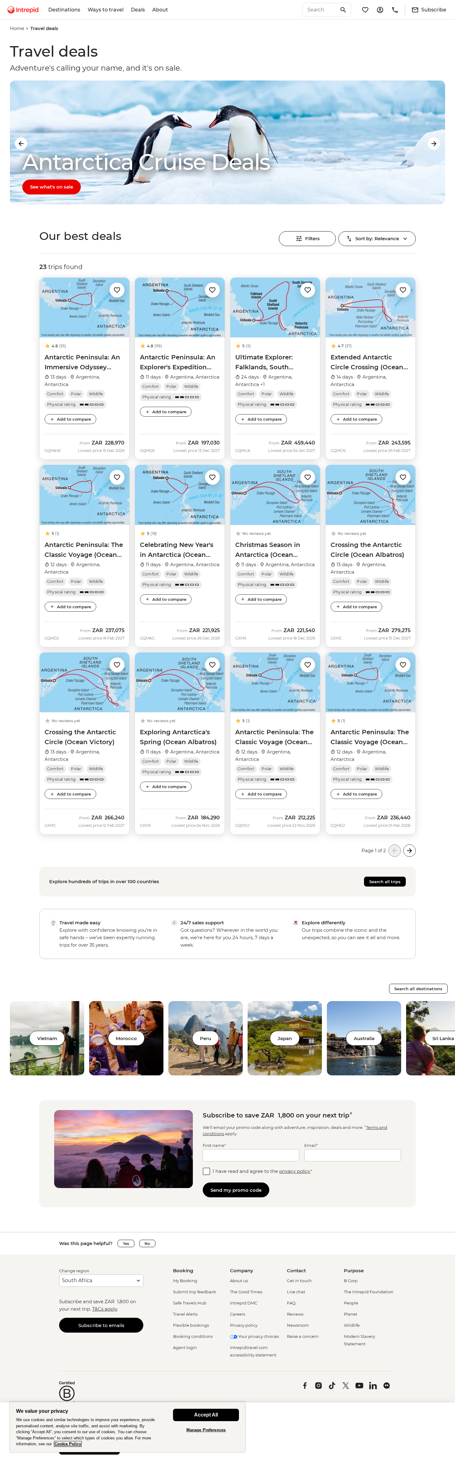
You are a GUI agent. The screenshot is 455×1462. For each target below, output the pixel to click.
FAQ (291, 1302)
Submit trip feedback (194, 1291)
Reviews (295, 1314)
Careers (237, 1314)
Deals (138, 10)
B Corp (351, 1280)
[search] (319, 10)
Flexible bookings (191, 1325)
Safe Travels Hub (189, 1302)
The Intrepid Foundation (368, 1291)
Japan (285, 1038)
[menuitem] (22, 10)
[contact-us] (395, 9)
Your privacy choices (258, 1336)
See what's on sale (51, 187)
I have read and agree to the (262, 1171)
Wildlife (352, 1325)
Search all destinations (418, 988)
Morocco (126, 1038)
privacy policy (294, 1171)
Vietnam (47, 1038)
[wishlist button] (117, 290)
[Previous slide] (21, 143)
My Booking (185, 1280)
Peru (205, 1038)
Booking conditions (193, 1336)
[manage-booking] (380, 9)
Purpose (354, 1270)
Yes (126, 1243)
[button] (117, 290)
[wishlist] (365, 9)
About (160, 10)
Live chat (296, 1291)
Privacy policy (244, 1325)
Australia (364, 1038)
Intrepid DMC (243, 1302)
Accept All (206, 1414)
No (147, 1243)
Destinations (64, 10)
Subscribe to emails (101, 1325)
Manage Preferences (206, 1430)
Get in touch (299, 1280)
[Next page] (409, 850)
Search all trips (385, 881)
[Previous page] (394, 850)
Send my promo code (236, 1190)
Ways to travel (106, 10)
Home (17, 28)
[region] (127, 1427)
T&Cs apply (104, 1309)
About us (239, 1280)
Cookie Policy (67, 1444)
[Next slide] (434, 143)
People (351, 1302)
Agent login (185, 1347)
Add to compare (74, 419)
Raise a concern (302, 1336)
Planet (350, 1314)
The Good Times (246, 1291)
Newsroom (298, 1325)
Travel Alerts (185, 1314)
